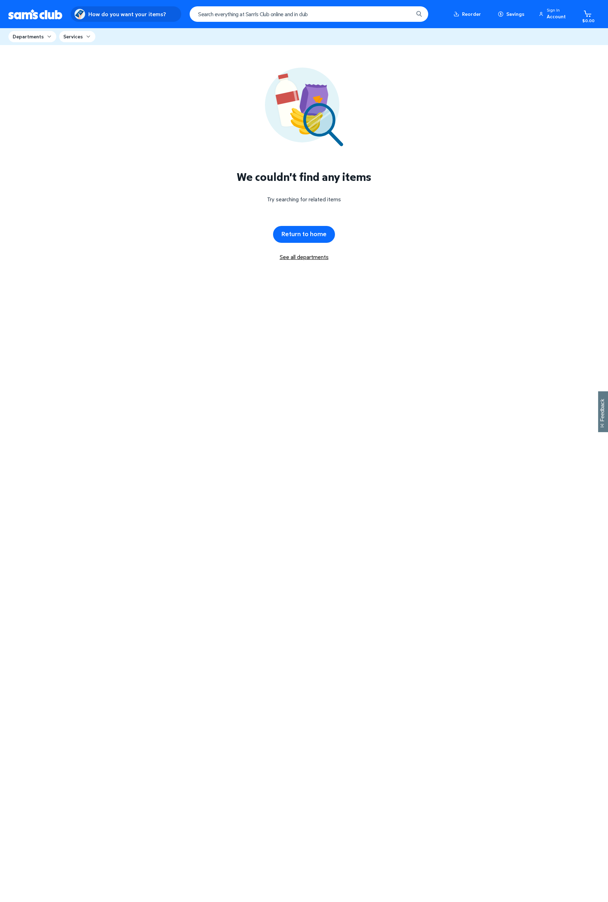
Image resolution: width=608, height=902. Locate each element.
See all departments (304, 257)
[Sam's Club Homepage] (35, 14)
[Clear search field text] (402, 14)
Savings (515, 14)
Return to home (304, 233)
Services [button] (73, 36)
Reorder (471, 14)
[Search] (419, 14)
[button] (553, 14)
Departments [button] (28, 36)
